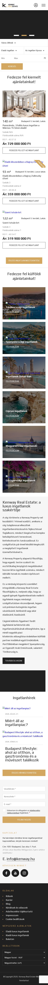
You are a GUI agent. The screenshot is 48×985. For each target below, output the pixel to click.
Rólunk (9, 896)
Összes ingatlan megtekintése (24, 260)
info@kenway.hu (21, 859)
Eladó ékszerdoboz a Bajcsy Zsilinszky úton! (22, 177)
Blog (8, 903)
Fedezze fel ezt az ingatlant (24, 150)
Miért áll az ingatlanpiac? (16, 723)
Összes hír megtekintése (24, 773)
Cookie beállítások (15, 919)
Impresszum (12, 915)
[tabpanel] (24, 24)
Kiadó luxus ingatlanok (17, 935)
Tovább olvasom (13, 661)
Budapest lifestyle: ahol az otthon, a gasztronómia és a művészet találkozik (22, 754)
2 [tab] (24, 35)
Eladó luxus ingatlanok (17, 931)
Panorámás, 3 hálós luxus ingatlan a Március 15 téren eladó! (21, 126)
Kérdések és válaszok (17, 907)
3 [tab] (31, 35)
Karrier (9, 900)
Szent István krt (11, 222)
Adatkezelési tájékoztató (19, 911)
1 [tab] (16, 35)
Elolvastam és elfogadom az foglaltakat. (23, 811)
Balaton (10, 939)
